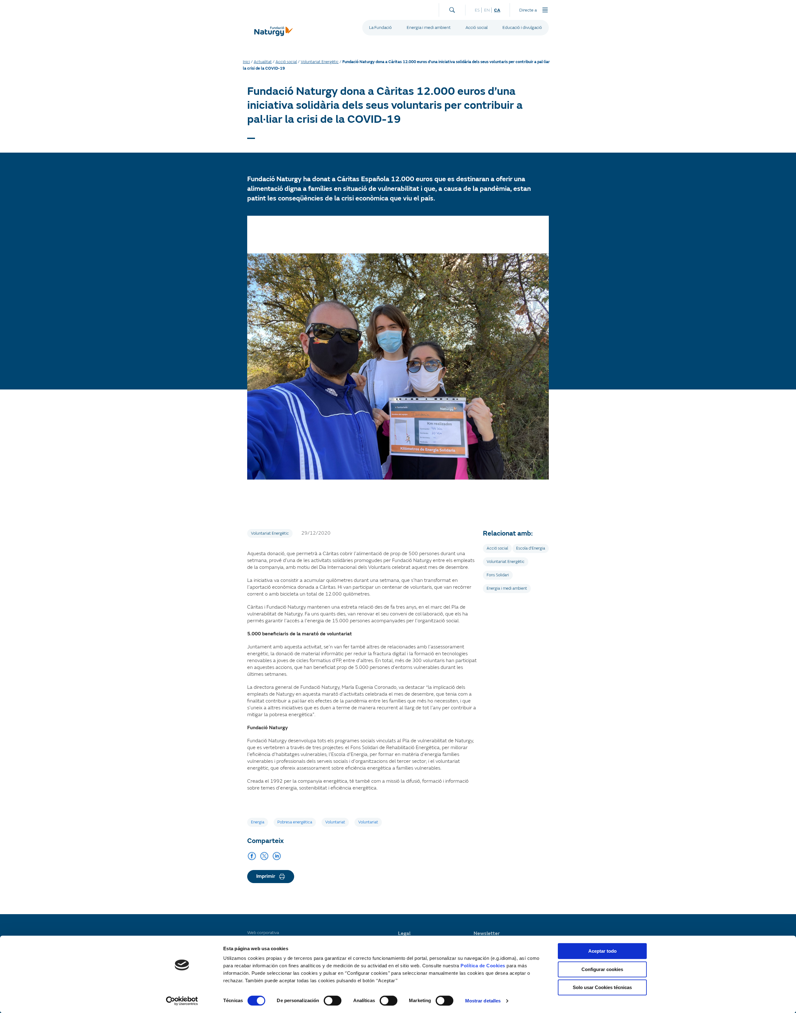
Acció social (476, 27)
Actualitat (263, 61)
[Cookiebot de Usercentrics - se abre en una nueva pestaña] (182, 1001)
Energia (257, 822)
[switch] (332, 1001)
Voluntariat (335, 822)
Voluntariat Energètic (320, 61)
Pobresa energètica (294, 822)
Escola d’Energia (530, 548)
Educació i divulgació (522, 27)
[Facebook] (252, 856)
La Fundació (380, 27)
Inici (246, 61)
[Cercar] (452, 8)
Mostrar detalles (483, 1000)
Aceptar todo (602, 951)
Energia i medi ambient (429, 27)
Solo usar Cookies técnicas (602, 987)
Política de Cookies (482, 965)
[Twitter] (264, 856)
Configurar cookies (602, 969)
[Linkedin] (276, 856)
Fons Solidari (498, 575)
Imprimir (265, 876)
